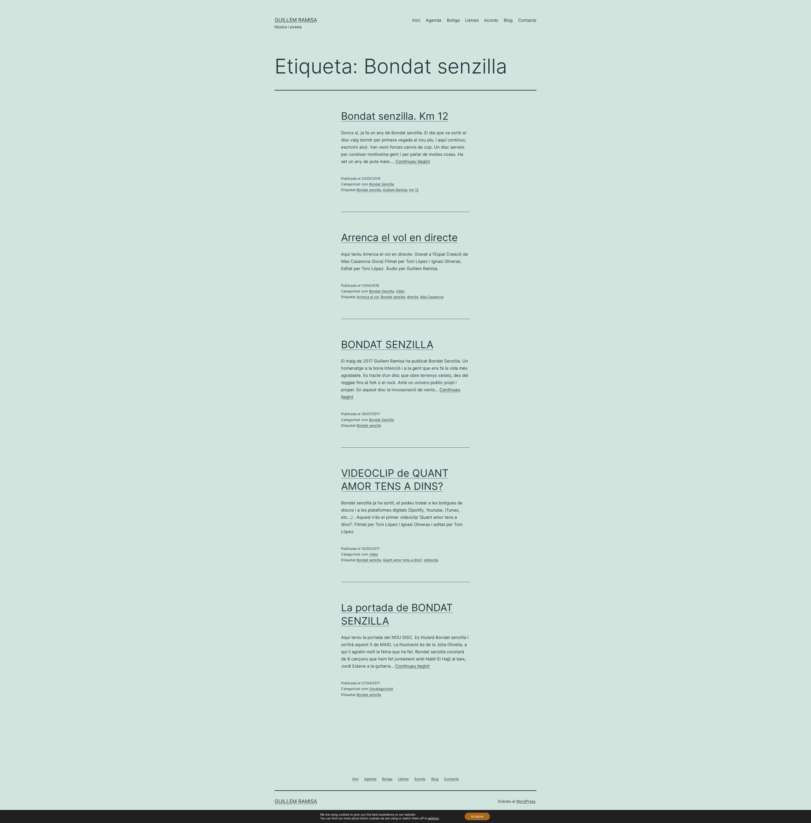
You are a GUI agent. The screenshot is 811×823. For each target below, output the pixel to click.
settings (433, 818)
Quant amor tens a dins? (402, 560)
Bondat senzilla (369, 190)
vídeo (400, 291)
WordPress (525, 801)
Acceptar (477, 816)
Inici (416, 20)
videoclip (431, 560)
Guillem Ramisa (296, 20)
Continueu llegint (413, 161)
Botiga (453, 20)
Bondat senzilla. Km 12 (394, 116)
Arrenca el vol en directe (399, 237)
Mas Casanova (432, 297)
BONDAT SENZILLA (387, 344)
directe (412, 297)
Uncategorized (381, 689)
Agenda (433, 20)
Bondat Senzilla (381, 184)
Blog (508, 20)
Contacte (527, 20)
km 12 (414, 190)
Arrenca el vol (368, 297)
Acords (491, 20)
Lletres (472, 20)
